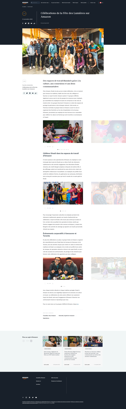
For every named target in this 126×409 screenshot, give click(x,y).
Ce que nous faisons (55, 2)
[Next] (52, 147)
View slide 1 (61, 286)
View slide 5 (64, 149)
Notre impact (75, 2)
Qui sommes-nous (45, 2)
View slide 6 (66, 149)
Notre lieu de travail (66, 2)
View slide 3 (61, 149)
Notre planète (83, 2)
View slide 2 (59, 149)
